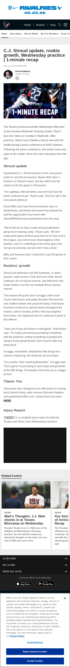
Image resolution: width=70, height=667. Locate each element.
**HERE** (9, 417)
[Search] (59, 25)
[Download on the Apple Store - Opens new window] (23, 584)
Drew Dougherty (22, 71)
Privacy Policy (42, 636)
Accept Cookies (35, 661)
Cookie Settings (35, 642)
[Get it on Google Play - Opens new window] (45, 585)
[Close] (64, 601)
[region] (35, 631)
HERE (7, 400)
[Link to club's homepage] (6, 23)
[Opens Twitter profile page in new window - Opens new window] (17, 78)
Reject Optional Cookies (35, 651)
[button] (35, 445)
